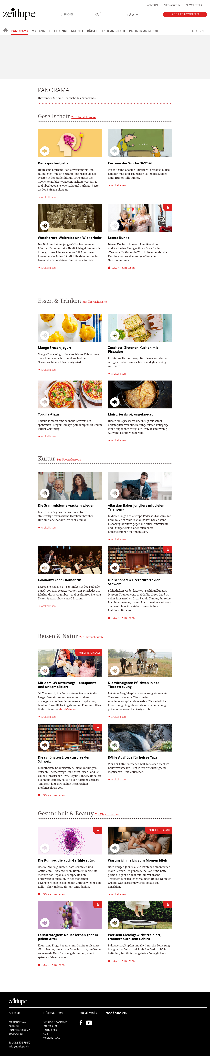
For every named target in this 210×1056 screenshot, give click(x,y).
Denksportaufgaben (54, 163)
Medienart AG (51, 1037)
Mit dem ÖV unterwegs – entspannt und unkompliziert (67, 685)
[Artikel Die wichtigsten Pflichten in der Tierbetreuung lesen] (140, 663)
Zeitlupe (19, 14)
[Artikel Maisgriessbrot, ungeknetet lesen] (140, 394)
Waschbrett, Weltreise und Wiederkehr (70, 238)
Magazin (39, 31)
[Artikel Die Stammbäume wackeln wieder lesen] (70, 486)
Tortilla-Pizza (48, 414)
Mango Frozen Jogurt (55, 347)
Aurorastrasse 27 (19, 1030)
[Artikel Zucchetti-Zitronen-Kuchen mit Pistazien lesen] (140, 328)
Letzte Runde (119, 238)
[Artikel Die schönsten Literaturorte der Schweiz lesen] (140, 560)
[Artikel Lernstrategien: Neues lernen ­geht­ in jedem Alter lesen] (70, 915)
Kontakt (152, 5)
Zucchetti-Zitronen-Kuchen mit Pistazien (133, 349)
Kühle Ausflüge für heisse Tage (133, 757)
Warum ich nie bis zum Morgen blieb (137, 860)
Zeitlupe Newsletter (55, 1022)
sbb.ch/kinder (67, 709)
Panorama (19, 31)
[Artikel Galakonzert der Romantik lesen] (70, 560)
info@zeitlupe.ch (19, 1046)
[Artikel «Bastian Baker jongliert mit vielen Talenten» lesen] (140, 486)
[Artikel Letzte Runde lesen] (140, 218)
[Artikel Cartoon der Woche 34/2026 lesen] (140, 143)
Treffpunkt (58, 31)
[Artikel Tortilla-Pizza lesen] (70, 394)
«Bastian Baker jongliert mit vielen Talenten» (136, 507)
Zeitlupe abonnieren (186, 14)
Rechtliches (50, 1030)
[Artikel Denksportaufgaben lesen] (70, 143)
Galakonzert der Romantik (59, 580)
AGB (45, 1033)
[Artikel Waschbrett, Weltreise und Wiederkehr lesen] (70, 218)
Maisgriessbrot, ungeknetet (130, 414)
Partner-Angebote (144, 31)
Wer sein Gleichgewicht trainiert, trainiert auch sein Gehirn (134, 937)
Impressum (50, 1026)
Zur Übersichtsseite (83, 117)
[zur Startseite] (5, 32)
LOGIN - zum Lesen (122, 268)
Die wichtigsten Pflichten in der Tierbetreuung (133, 685)
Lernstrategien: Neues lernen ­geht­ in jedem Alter (68, 937)
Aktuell (77, 31)
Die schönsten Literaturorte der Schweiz (134, 582)
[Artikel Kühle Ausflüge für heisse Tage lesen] (140, 738)
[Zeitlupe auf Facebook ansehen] (83, 1024)
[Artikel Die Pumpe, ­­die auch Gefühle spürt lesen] (70, 840)
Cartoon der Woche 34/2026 (130, 163)
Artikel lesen (48, 197)
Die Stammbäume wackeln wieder (66, 505)
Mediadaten (172, 5)
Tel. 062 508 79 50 (19, 1042)
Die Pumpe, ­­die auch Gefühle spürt (66, 860)
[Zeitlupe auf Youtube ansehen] (89, 1024)
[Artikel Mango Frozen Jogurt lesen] (70, 328)
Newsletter (194, 5)
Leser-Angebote (113, 31)
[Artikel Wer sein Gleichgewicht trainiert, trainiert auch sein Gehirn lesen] (140, 915)
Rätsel (92, 31)
